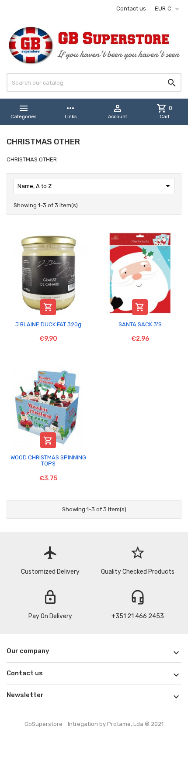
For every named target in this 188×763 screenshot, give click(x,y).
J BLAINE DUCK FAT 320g (48, 324)
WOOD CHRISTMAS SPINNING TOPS (48, 460)
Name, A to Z (95, 186)
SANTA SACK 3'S (140, 324)
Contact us (131, 8)
